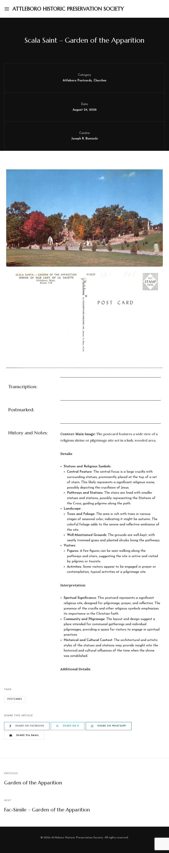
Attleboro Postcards (77, 80)
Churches (100, 80)
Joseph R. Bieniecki (84, 138)
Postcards (14, 699)
